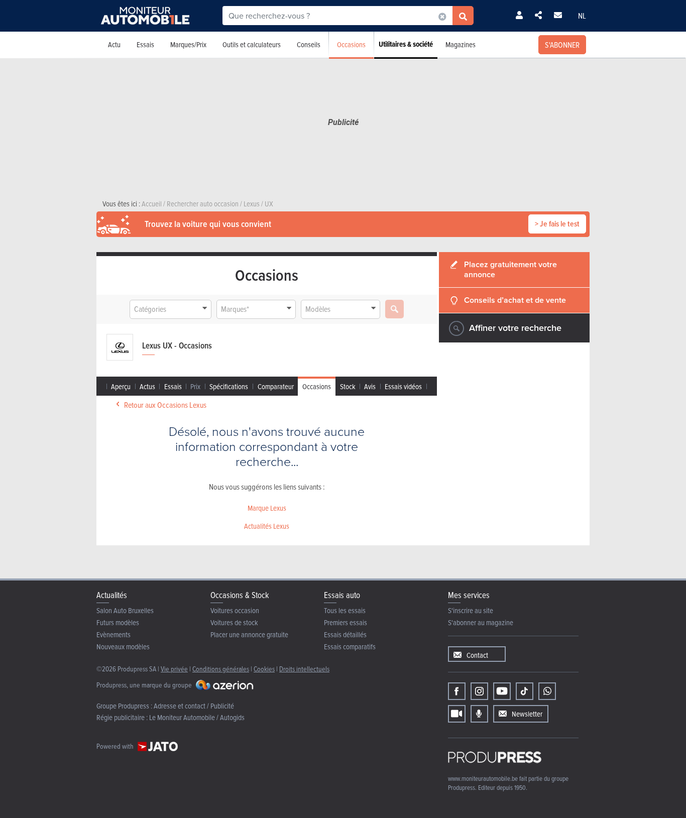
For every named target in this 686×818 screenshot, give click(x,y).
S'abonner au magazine (480, 622)
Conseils (308, 44)
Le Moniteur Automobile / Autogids (197, 717)
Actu (114, 44)
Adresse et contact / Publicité (194, 705)
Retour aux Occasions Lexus (165, 404)
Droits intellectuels (304, 668)
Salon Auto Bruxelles (125, 610)
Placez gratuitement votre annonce (510, 269)
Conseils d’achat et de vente (515, 300)
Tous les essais (345, 610)
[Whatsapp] (547, 691)
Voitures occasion (234, 610)
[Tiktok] (524, 691)
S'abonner (562, 44)
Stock (348, 386)
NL (582, 16)
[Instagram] (479, 691)
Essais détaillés (345, 634)
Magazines (460, 44)
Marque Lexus (267, 508)
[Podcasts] (479, 714)
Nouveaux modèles (123, 646)
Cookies (264, 668)
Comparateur (276, 386)
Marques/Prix (188, 44)
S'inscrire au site (470, 610)
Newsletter (527, 714)
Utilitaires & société (406, 44)
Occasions (351, 44)
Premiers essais (345, 622)
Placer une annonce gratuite (249, 634)
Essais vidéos (403, 386)
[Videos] (457, 714)
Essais (145, 44)
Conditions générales (220, 668)
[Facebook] (457, 691)
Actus (147, 386)
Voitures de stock (234, 622)
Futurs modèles (117, 622)
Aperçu (121, 386)
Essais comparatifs (350, 646)
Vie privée (174, 668)
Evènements (113, 634)
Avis (370, 386)
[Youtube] (502, 691)
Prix (195, 386)
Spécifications (228, 386)
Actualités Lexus (266, 526)
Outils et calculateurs (251, 44)
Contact (477, 655)
